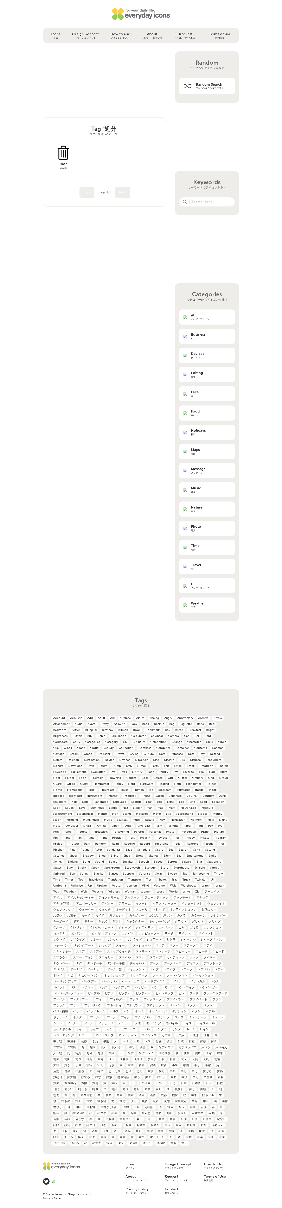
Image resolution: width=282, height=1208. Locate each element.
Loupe (69, 808)
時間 (137, 1089)
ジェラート (154, 939)
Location (218, 802)
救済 (184, 1077)
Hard (131, 784)
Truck (186, 879)
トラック (187, 969)
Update (102, 885)
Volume (159, 885)
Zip (197, 891)
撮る (137, 1077)
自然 (212, 1113)
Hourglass (108, 790)
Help (177, 784)
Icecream (164, 790)
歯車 (194, 1095)
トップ (154, 969)
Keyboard (59, 802)
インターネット (191, 903)
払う (195, 1071)
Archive (203, 718)
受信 (131, 1053)
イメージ (142, 903)
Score (159, 849)
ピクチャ (125, 993)
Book (136, 730)
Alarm (140, 718)
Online (102, 825)
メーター (73, 1023)
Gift (170, 778)
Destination (92, 760)
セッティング (176, 957)
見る (151, 1119)
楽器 (142, 1095)
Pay (210, 825)
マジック (164, 1017)
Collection (126, 748)
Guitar (84, 784)
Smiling (73, 861)
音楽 (200, 1137)
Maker (137, 808)
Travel (163, 879)
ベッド (77, 1011)
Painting (172, 825)
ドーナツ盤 (114, 969)
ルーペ (190, 1029)
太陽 (217, 1059)
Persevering (121, 831)
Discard (169, 760)
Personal (155, 831)
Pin (55, 837)
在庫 (220, 1053)
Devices (124, 760)
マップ (179, 1017)
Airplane (125, 718)
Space (113, 861)
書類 (203, 1089)
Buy (89, 736)
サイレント (205, 933)
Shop (126, 855)
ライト (80, 1029)
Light (170, 802)
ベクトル (209, 1005)
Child (209, 742)
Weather (70, 891)
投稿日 (57, 1077)
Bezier (75, 730)
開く (81, 1137)
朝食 (56, 1095)
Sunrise (99, 873)
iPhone (145, 796)
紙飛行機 (78, 1113)
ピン (182, 993)
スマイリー (106, 957)
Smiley (58, 861)
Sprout (172, 861)
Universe (77, 885)
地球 (78, 1059)
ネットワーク (139, 975)
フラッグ (59, 1005)
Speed (158, 861)
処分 (89, 1053)
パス (73, 987)
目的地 (90, 1107)
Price (176, 837)
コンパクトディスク (103, 933)
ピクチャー (143, 993)
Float (56, 778)
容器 (142, 1065)
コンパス (128, 933)
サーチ (169, 933)
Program (220, 837)
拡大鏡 (71, 1077)
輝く (75, 1131)
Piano (205, 831)
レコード (85, 1035)
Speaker (128, 861)
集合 (104, 1137)
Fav (175, 772)
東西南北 (86, 1095)
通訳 (139, 1131)
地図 (67, 1059)
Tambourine (201, 873)
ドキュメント (136, 969)
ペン (127, 1011)
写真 (78, 1053)
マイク (125, 1017)
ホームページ (158, 1011)
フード (194, 993)
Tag (185, 873)
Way (56, 891)
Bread (179, 730)
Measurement (62, 814)
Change (177, 742)
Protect (74, 843)
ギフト (116, 921)
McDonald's (188, 808)
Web (84, 891)
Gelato (158, 778)
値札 (131, 1047)
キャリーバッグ (159, 921)
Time (56, 879)
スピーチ (201, 951)
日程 (220, 1083)
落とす (79, 1119)
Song (86, 861)
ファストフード (80, 999)
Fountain (97, 778)
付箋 (159, 1041)
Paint (158, 825)
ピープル (94, 993)
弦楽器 (79, 1071)
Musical (122, 820)
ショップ (105, 945)
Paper (187, 825)
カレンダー (218, 915)
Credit (88, 754)
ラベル (145, 1029)
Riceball (58, 849)
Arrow (218, 718)
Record (145, 843)
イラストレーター (164, 903)
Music (108, 820)
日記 (56, 1089)
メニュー (124, 1023)
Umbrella (59, 885)
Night (222, 820)
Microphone (184, 814)
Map (161, 808)
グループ (59, 927)
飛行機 (132, 1143)
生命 (195, 1101)
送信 (128, 1131)
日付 (173, 1083)
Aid (112, 718)
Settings (58, 855)
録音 (56, 1137)
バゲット (59, 987)
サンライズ (134, 939)
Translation (115, 879)
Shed (102, 855)
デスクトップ (212, 963)
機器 (164, 1095)
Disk (182, 760)
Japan (160, 796)
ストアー (96, 951)
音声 (189, 1137)
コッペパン (166, 927)
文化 (196, 1077)
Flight (223, 772)
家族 (131, 1065)
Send (196, 849)
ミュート (218, 1017)
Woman (130, 891)
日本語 (196, 1083)
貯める (115, 1125)
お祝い (57, 915)
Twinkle (200, 879)
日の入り (144, 1083)
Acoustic (76, 718)
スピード (218, 951)
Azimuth (119, 724)
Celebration (158, 742)
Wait (173, 885)
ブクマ (134, 999)
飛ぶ (109, 1143)
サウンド (59, 939)
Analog (154, 718)
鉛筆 (221, 1131)
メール (88, 1023)
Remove (192, 843)
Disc (156, 760)
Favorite (188, 772)
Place (66, 837)
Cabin (101, 736)
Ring (72, 849)
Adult (101, 718)
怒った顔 (114, 1071)
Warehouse (189, 885)
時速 (126, 1089)
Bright (210, 730)
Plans (103, 837)
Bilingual (91, 730)
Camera (173, 736)
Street (214, 867)
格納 (109, 1095)
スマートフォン (83, 957)
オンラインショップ (183, 909)
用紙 (206, 1101)
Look (56, 808)
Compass (145, 748)
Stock (95, 867)
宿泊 (153, 1065)
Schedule (143, 849)
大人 (184, 1059)
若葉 (56, 1119)
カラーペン (198, 915)
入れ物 (57, 1053)
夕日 (112, 1059)
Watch (206, 885)
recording (162, 843)
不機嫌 (194, 1035)
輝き (64, 1131)
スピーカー (183, 951)
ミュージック (198, 1017)
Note (56, 825)
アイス (57, 897)
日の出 (160, 1083)
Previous (161, 837)
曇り (159, 1089)
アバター (108, 903)
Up (90, 885)
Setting (210, 849)
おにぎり (142, 909)
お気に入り (208, 909)
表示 (140, 1119)
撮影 (148, 1077)
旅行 (114, 1083)
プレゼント (134, 1005)
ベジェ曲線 (60, 1011)
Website (97, 891)
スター (174, 945)
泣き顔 (65, 1101)
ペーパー (175, 1005)
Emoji (190, 766)
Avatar (92, 724)
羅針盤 (146, 1113)
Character (194, 742)
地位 (56, 1059)
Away (105, 724)
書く (192, 1089)
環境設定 (181, 1101)
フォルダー (117, 999)
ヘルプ (114, 1011)
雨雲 (123, 1137)
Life (159, 802)
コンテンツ (77, 933)
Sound (99, 861)
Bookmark (153, 730)
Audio (79, 724)
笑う (182, 1107)
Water (220, 885)
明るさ (82, 1089)
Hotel (91, 790)
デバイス (59, 969)
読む (104, 1125)
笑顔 (193, 1107)
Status (57, 867)
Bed (211, 724)
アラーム (125, 903)
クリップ (214, 921)
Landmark (101, 802)
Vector (117, 885)
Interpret (130, 796)
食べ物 (160, 1143)
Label (85, 802)
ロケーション (128, 1035)
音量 (222, 1137)
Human (139, 790)
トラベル (204, 969)
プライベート (198, 999)
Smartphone (195, 855)
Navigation (178, 820)
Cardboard (60, 742)
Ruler (98, 849)
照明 (156, 1101)
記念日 (221, 1119)
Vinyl (145, 885)
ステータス (191, 945)
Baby (133, 724)
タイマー (209, 957)
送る (117, 1131)
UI (212, 879)
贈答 (204, 1125)
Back (145, 724)
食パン (146, 1143)
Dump (117, 766)
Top (81, 879)
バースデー (89, 981)
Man (150, 808)
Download (75, 766)
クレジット (77, 927)
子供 (78, 1065)
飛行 (120, 1143)
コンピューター (149, 933)
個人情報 (117, 1047)
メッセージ (105, 1023)
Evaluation (98, 772)
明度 (95, 1089)
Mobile (203, 814)
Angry (168, 718)
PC (220, 825)
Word (160, 891)
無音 (145, 1101)
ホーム (139, 1011)
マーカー (96, 1017)
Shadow (88, 855)
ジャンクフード (83, 945)
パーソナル (109, 981)
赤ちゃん (218, 1125)
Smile (212, 855)
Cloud (94, 748)
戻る (162, 1071)
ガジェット (116, 915)
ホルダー (79, 1017)
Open (115, 825)
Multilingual (91, 820)
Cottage (58, 754)
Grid (211, 778)
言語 (173, 1119)
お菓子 (71, 915)
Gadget (131, 778)
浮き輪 (101, 1101)
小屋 (175, 1065)
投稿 (220, 1071)
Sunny (84, 873)
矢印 (137, 1107)
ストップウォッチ (119, 951)
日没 (209, 1083)
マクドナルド (144, 1017)
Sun (72, 873)
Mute (136, 820)
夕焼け (138, 1059)
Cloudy (109, 748)
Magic (113, 808)
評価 (78, 1125)
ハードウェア (131, 981)
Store (164, 867)
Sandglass (114, 849)
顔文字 (96, 1143)
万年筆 (166, 1035)
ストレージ (163, 951)
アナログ (202, 897)
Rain (87, 843)
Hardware (146, 784)
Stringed (59, 873)
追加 (106, 1131)
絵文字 (101, 1113)
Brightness (60, 736)
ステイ (208, 945)
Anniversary (185, 718)
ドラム (219, 969)
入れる (205, 1047)
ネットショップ (114, 975)
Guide (71, 784)
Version (132, 885)
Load (203, 802)
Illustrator (183, 790)
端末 (170, 1107)
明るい (68, 1089)
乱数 (84, 1041)
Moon (57, 820)
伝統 (181, 1041)
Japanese (175, 796)
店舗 (56, 1071)
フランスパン (93, 1005)
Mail (125, 808)
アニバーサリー (86, 903)
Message (142, 814)
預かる (74, 1143)
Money (217, 814)
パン (155, 987)
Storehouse (181, 867)
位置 (192, 1041)
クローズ (125, 927)
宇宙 (89, 1065)
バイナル (176, 981)
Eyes (124, 772)
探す (98, 1077)
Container (182, 748)
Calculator (138, 736)
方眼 (84, 1083)
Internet (113, 796)
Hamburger (101, 784)
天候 (195, 1059)
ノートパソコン (177, 975)
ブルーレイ (114, 1005)
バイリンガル (196, 981)
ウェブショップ (63, 909)
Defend (215, 754)
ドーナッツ (94, 969)
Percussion (100, 831)
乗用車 (71, 1041)
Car (196, 736)
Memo (102, 814)
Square (187, 861)
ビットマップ (164, 993)
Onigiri (87, 825)
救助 (174, 1077)
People (83, 831)
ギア (76, 921)
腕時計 (182, 1113)
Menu (127, 814)
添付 (123, 1101)
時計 (114, 1089)
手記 (184, 1071)
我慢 (151, 1071)
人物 (126, 1041)
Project (58, 843)
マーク (111, 1017)
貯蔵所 (154, 1125)
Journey (208, 796)
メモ (138, 1023)
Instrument (94, 796)
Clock (68, 748)
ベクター (192, 1005)
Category (111, 742)
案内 (120, 1095)
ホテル (210, 1011)
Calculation (118, 736)
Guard (57, 784)
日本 (184, 1083)
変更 (100, 1059)
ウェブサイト (216, 903)
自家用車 (198, 1113)
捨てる (85, 1077)
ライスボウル (62, 1029)
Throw (218, 873)
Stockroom (112, 867)
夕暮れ (124, 1059)
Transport (134, 879)
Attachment (61, 724)
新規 (221, 1077)
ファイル (59, 999)
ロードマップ (105, 1035)
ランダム (161, 1029)
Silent (168, 855)
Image (199, 790)
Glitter (182, 778)
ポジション (179, 1011)
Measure (207, 808)
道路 (191, 1131)
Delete (58, 760)
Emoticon (206, 766)
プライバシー (176, 999)
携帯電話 (123, 1077)
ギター (88, 921)
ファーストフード (215, 993)
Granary (197, 778)
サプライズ (77, 939)
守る (100, 1065)
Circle (222, 742)
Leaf (149, 802)
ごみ (182, 927)
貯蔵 (129, 1125)
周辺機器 (165, 1053)
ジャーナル (188, 939)
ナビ (70, 975)
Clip (56, 748)
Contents (200, 748)
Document (214, 760)
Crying (134, 754)
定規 (112, 1065)
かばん (153, 915)
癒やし (57, 1107)
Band (200, 724)
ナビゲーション (88, 975)
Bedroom (59, 730)
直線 (126, 1107)
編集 (134, 1113)
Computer (163, 748)
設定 (67, 1125)
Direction (141, 760)
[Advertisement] (105, 80)
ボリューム (60, 1017)
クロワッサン (145, 927)
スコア (160, 945)
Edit (166, 766)
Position (117, 837)
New (211, 820)
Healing (164, 784)
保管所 (71, 1047)
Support (128, 873)
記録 (56, 1125)
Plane (90, 837)
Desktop (73, 760)
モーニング (153, 1023)
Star (199, 861)
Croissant (103, 754)
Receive (129, 843)
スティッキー (62, 951)
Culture (149, 754)
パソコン (87, 987)
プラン (74, 1005)
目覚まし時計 (109, 1107)
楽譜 (153, 1095)
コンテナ (59, 933)
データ (154, 963)
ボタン (196, 1011)
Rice (222, 843)
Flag (212, 772)
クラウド (181, 921)
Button (77, 736)
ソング (194, 957)
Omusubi (71, 825)
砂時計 (149, 1107)
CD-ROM (139, 742)
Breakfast (194, 730)
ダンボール (94, 963)
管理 (204, 1107)
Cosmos (217, 748)
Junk (222, 796)
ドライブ (170, 969)
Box (167, 730)
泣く (78, 1101)
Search (183, 849)
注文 (89, 1101)
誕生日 (90, 1125)
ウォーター (86, 909)
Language (119, 802)
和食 (187, 1053)
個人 (104, 1047)
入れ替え (221, 1047)
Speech (144, 861)
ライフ (94, 1029)
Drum (103, 766)
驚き (174, 1143)
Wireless (114, 891)
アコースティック (156, 897)
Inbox (213, 790)
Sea (171, 849)
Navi (163, 820)
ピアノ (109, 993)
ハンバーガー (209, 987)
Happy (118, 784)
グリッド (198, 921)
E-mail (141, 766)
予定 (95, 1041)
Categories (92, 742)
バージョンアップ (65, 981)
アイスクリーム (109, 897)
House (124, 790)
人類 (148, 1041)
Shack (73, 855)
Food (82, 778)
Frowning (114, 778)
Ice (151, 790)
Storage (150, 867)
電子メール (157, 1137)
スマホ (140, 957)
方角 (95, 1083)
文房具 (208, 1077)
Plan (79, 837)
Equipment (78, 772)
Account (59, 718)
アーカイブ (212, 891)
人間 (137, 1041)
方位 (56, 1083)
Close (81, 748)
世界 (207, 1035)
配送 (202, 1131)
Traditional (96, 879)
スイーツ (122, 945)
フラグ (216, 999)
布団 (186, 1065)
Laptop (136, 802)
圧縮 (209, 1053)
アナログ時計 (62, 903)
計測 (184, 1119)
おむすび (159, 909)
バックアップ (121, 987)
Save (129, 849)
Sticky (82, 867)
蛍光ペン (125, 1119)
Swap (158, 873)
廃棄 (67, 1071)
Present (145, 837)
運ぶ (150, 1131)
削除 (112, 1053)
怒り (129, 1071)
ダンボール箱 (116, 963)
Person (139, 831)
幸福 (208, 1065)
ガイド (99, 915)
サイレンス (186, 933)
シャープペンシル (212, 939)
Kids (74, 802)
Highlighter (193, 784)
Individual (75, 796)
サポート (96, 939)
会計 (170, 1041)
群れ (159, 1113)
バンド (167, 987)
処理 (100, 1053)
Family (163, 772)
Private (204, 837)
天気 (206, 1059)
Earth (155, 766)
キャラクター (135, 921)
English (223, 766)
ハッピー (141, 987)
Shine (114, 855)
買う (168, 1125)
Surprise (144, 873)
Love (82, 808)
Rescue (208, 843)
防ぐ (92, 1137)
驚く (184, 1143)
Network (197, 820)
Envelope (59, 772)
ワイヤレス (149, 1035)
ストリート (143, 951)
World (173, 891)
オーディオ (123, 909)
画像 (225, 1101)
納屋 (56, 1113)
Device (109, 760)
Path (200, 825)
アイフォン (132, 897)
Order (128, 825)
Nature (149, 820)
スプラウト (60, 957)
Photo (170, 831)
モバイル (172, 1023)
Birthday (107, 730)
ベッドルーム (96, 1011)
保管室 (57, 1047)
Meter (157, 814)
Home (57, 790)
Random (101, 843)
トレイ (57, 975)
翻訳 (170, 1113)
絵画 (114, 1113)
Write (186, 891)
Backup (159, 724)
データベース (173, 963)
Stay (70, 867)
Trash (149, 879)
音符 (211, 1137)
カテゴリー (136, 915)
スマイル (125, 957)
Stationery (214, 861)
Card (207, 736)
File (201, 772)
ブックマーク (153, 999)
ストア (80, 951)
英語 (67, 1119)
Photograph (188, 831)
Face (151, 772)
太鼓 (56, 1065)
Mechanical (85, 814)
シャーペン (60, 945)
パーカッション (203, 975)
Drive (91, 766)
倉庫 (92, 1047)
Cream (74, 754)
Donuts (58, 766)
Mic (168, 814)
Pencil (68, 831)
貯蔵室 (141, 1125)
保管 (214, 1041)
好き (67, 1065)
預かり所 (59, 1143)
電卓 (142, 1137)
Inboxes (58, 796)
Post (131, 837)
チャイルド (137, 963)
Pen (56, 831)
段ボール (208, 1095)
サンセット (114, 939)
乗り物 (57, 1041)
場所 (89, 1059)
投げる (207, 1071)
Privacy (190, 837)
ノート (157, 975)
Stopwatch (132, 867)
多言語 (152, 1059)
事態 (106, 1041)
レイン (204, 1029)
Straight (199, 867)
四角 (198, 1053)
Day (202, 754)
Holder (211, 784)
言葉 (162, 1119)
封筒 (164, 1065)
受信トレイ (146, 1053)
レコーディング (63, 1035)
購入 (179, 1125)
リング (176, 1029)
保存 (203, 1041)
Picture (219, 831)
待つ (100, 1071)
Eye (113, 772)
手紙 (173, 1071)
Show (139, 855)
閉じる (68, 1137)
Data (162, 754)
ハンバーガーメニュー (68, 993)
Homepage (74, 790)
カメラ (181, 915)
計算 (195, 1119)
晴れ (148, 1089)
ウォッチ (105, 909)
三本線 (180, 1035)
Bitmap (123, 730)
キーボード (60, 921)
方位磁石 (70, 1083)
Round (85, 849)
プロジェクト (156, 1005)
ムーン (57, 1023)
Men (115, 814)
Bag (171, 724)
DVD (129, 766)
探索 (109, 1077)
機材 (175, 1095)
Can (187, 736)
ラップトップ (127, 1029)
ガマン (167, 915)
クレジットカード (102, 927)
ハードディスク (155, 981)
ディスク (192, 963)
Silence (153, 855)
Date (191, 754)
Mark (172, 808)
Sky (179, 855)
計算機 (207, 1119)
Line (192, 802)
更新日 (179, 1089)
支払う (160, 1077)
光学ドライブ (187, 1047)
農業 (95, 1131)
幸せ (197, 1065)
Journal (192, 796)
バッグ (102, 987)
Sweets (173, 873)
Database (177, 754)
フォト (100, 999)
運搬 (161, 1131)
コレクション (212, 927)
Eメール (137, 772)
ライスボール (206, 1023)
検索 (131, 1095)
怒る (140, 1071)
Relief (178, 843)
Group (223, 778)
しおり (171, 939)
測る (134, 1101)
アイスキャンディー (80, 897)
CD (125, 742)
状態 (167, 1101)
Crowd (119, 754)
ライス (187, 1023)
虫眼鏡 (110, 1119)
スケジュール (142, 945)
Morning (72, 820)
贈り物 (191, 1125)
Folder (69, 778)
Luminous (97, 808)
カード (85, 915)
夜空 (173, 1059)
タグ (79, 963)
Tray (174, 879)
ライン (108, 1029)
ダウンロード (62, 963)
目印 (78, 1107)
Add (90, 718)
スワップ (156, 957)
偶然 (143, 1047)
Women (146, 891)
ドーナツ (76, 969)
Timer (69, 879)
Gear (144, 778)
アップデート (182, 897)
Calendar (157, 736)
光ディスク (166, 1047)
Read (115, 843)
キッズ (102, 921)
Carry (76, 742)
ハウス (214, 981)
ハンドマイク (186, 987)
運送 (172, 1131)
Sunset (113, 873)
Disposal (195, 760)
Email (178, 766)
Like (181, 802)
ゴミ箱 (194, 927)
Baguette (186, 724)
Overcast (144, 825)
